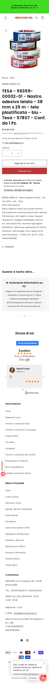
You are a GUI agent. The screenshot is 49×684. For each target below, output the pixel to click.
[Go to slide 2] (24, 389)
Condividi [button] (9, 247)
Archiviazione (11, 515)
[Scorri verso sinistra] (19, 316)
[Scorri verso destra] (30, 316)
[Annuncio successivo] (44, 7)
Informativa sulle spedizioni (21, 678)
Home (8, 490)
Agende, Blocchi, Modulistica (18, 509)
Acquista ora (24, 171)
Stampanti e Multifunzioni (17, 534)
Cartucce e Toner (13, 503)
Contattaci (10, 448)
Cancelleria (10, 521)
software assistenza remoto (18, 473)
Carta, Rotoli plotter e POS (17, 527)
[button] (5, 18)
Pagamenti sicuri (13, 417)
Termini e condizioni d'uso (17, 423)
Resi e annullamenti (14, 467)
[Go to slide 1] (22, 389)
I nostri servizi (12, 497)
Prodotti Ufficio (12, 559)
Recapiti (37, 678)
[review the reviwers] (11, 377)
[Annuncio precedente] (5, 7)
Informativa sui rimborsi (16, 461)
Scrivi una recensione (27, 343)
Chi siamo (10, 442)
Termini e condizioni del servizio (20, 454)
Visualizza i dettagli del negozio (18, 190)
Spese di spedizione (21, 133)
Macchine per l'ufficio (15, 546)
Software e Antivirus (14, 540)
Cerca (8, 411)
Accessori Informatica (15, 552)
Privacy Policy (11, 436)
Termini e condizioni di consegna (20, 430)
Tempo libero (11, 565)
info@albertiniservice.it (25, 613)
